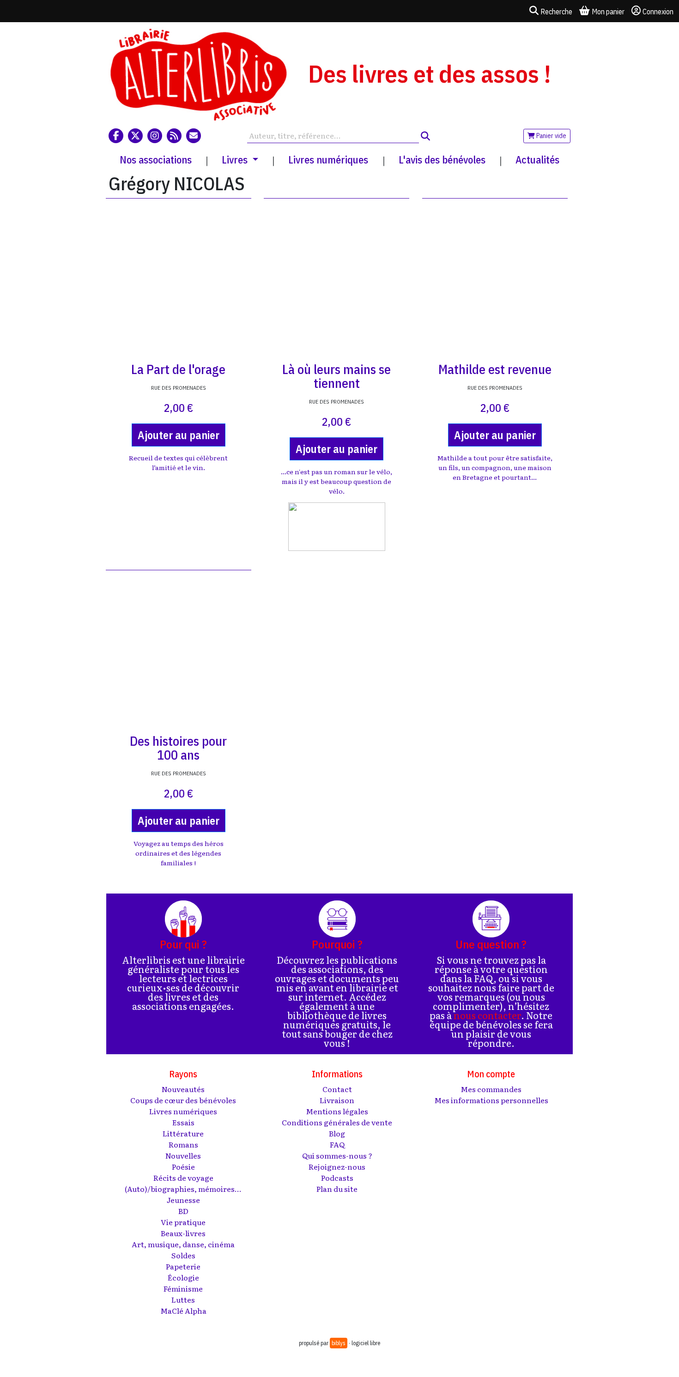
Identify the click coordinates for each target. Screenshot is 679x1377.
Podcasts (337, 1177)
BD (183, 1210)
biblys (339, 1343)
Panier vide (550, 136)
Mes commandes (491, 1088)
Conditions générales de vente (337, 1122)
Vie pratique (183, 1221)
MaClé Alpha (183, 1310)
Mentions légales (337, 1111)
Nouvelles (183, 1155)
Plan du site (337, 1188)
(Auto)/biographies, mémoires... (183, 1188)
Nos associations (156, 159)
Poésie (183, 1166)
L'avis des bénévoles (442, 159)
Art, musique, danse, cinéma (183, 1244)
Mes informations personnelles (491, 1099)
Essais (183, 1122)
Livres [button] (236, 159)
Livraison (337, 1099)
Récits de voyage (183, 1177)
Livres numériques (328, 159)
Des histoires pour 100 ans (178, 747)
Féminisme (183, 1288)
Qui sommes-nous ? (337, 1155)
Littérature (183, 1133)
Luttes (183, 1299)
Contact (337, 1088)
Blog (337, 1133)
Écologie (183, 1277)
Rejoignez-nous (337, 1166)
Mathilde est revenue (495, 369)
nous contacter (487, 1015)
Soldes (183, 1255)
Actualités (537, 159)
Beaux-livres (183, 1232)
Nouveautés (183, 1088)
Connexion (658, 11)
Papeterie (183, 1266)
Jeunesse (183, 1199)
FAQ (337, 1144)
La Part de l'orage (178, 369)
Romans (183, 1144)
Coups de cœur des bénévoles (183, 1099)
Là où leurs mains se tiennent (336, 376)
